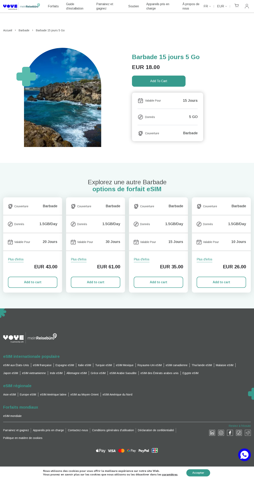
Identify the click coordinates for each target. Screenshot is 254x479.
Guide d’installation (74, 6)
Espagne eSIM (65, 365)
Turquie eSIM (103, 365)
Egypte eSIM (190, 373)
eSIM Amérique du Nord (117, 394)
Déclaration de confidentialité (156, 430)
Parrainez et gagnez (104, 6)
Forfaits (53, 6)
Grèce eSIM (98, 373)
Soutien (133, 6)
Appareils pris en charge (157, 6)
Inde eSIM (56, 373)
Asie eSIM (9, 394)
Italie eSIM (84, 365)
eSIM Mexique (125, 365)
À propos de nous (191, 6)
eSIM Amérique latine (53, 394)
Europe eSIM (28, 394)
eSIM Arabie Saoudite (123, 373)
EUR (220, 6)
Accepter (198, 473)
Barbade (24, 30)
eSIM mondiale (12, 416)
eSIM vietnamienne (34, 373)
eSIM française (42, 365)
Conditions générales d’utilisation (113, 430)
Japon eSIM (10, 373)
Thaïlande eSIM (201, 365)
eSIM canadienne (177, 365)
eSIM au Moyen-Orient (84, 394)
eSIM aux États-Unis (16, 365)
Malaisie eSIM (224, 365)
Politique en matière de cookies (22, 438)
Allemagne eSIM (76, 373)
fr (206, 6)
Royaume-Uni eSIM (150, 365)
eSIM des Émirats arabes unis (159, 373)
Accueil (7, 30)
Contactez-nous (78, 430)
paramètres (169, 474)
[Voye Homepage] (21, 6)
